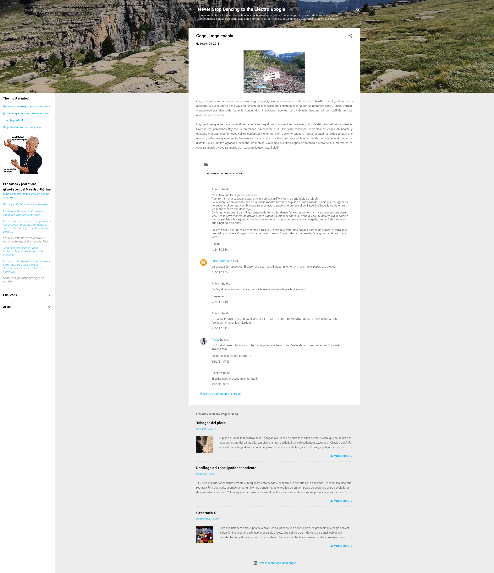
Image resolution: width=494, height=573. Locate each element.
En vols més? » (341, 456)
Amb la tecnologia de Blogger (277, 563)
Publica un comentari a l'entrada (220, 393)
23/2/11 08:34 (220, 384)
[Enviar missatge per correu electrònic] (206, 165)
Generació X (206, 513)
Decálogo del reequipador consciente (226, 468)
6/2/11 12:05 (220, 272)
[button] (350, 36)
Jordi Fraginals (221, 261)
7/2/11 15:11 (220, 328)
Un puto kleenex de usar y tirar (22, 127)
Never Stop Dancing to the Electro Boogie (241, 9)
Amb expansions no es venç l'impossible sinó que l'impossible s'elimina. (23, 251)
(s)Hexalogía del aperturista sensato (26, 113)
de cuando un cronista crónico (225, 173)
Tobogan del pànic (211, 423)
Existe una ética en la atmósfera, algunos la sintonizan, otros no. (23, 213)
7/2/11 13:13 (220, 302)
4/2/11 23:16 (220, 249)
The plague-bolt (13, 120)
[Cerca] (358, 10)
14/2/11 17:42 (220, 361)
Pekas (215, 339)
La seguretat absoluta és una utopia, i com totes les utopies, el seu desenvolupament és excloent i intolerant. (26, 266)
